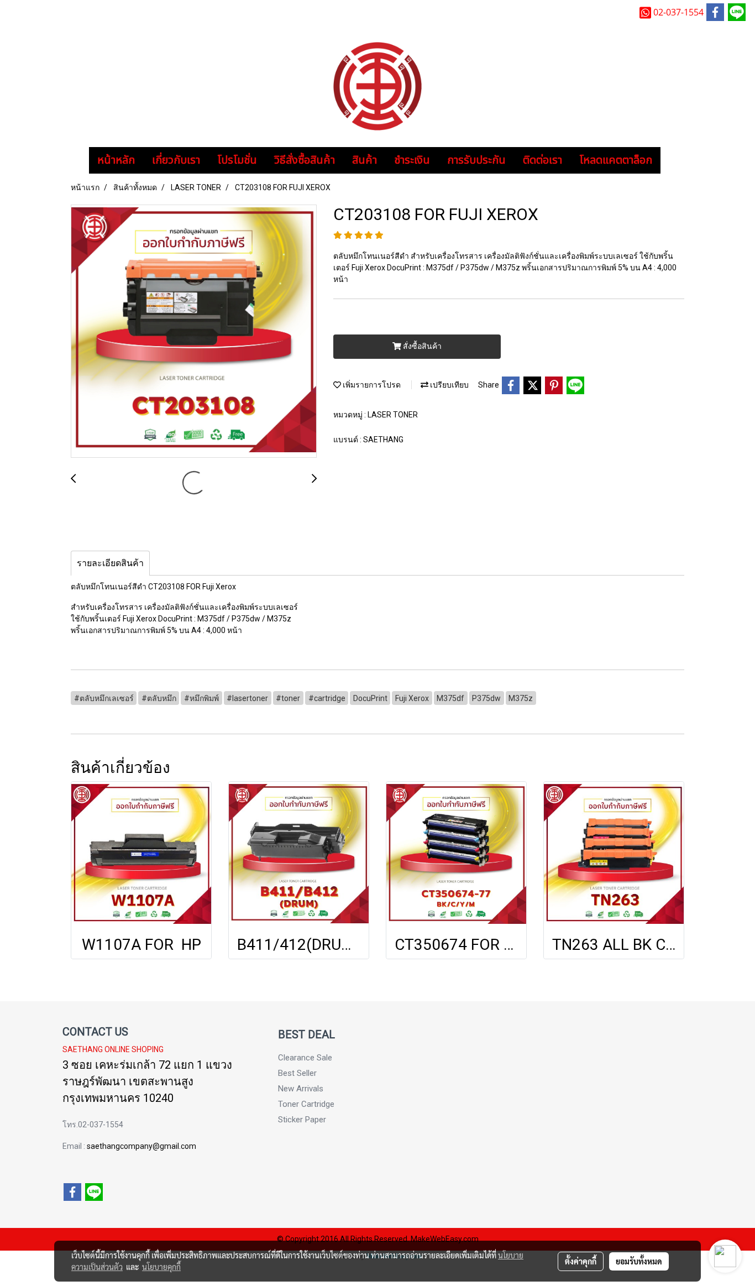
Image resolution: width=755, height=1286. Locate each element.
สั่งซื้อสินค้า (421, 346)
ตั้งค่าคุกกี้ (580, 1261)
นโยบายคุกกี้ (161, 1267)
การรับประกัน (476, 160)
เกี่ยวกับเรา (176, 160)
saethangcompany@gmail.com (141, 1146)
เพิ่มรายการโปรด (371, 384)
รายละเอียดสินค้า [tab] (110, 563)
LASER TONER (393, 414)
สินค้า (364, 160)
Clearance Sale (305, 1058)
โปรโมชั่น (237, 160)
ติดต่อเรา (542, 160)
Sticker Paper (302, 1120)
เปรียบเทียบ (448, 384)
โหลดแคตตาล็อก (615, 160)
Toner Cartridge (306, 1104)
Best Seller (297, 1073)
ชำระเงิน (412, 160)
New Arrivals (300, 1089)
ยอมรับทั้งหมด (639, 1261)
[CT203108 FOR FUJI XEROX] (193, 331)
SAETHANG (383, 439)
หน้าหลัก (116, 160)
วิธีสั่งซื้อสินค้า (304, 160)
